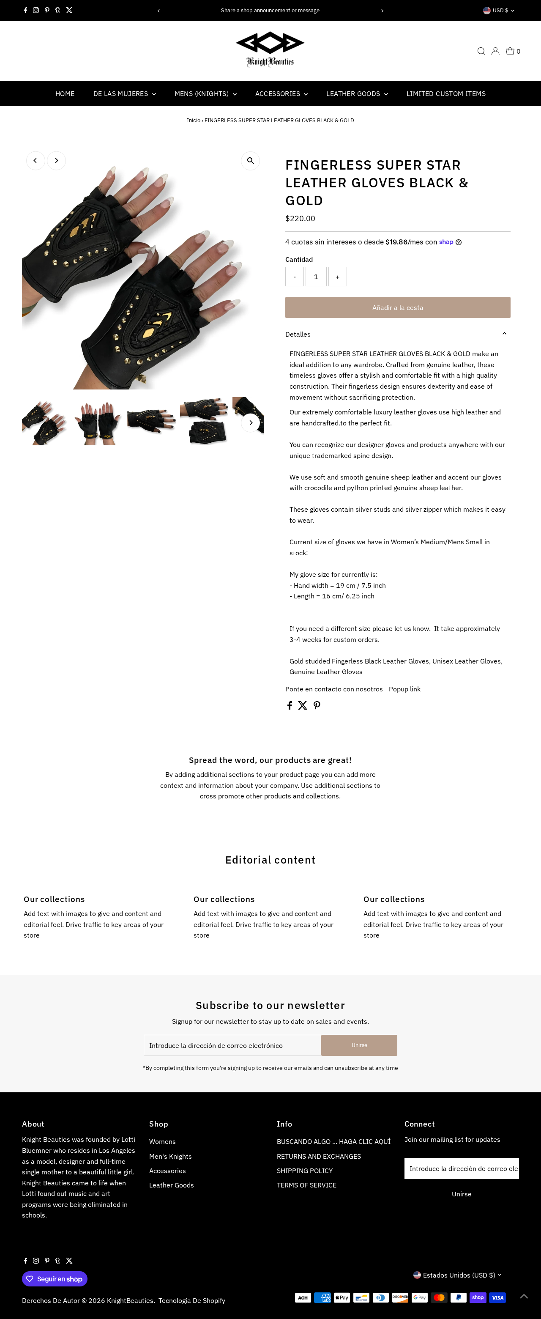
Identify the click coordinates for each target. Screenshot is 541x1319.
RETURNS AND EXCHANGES (319, 1156)
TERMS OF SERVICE (306, 1185)
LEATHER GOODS (354, 93)
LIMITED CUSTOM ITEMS (446, 93)
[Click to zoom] (250, 160)
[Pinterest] (47, 10)
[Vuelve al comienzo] (524, 1295)
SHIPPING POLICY (305, 1170)
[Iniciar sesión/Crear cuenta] (495, 51)
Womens (162, 1141)
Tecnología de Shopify (191, 1300)
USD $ (500, 10)
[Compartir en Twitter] (303, 707)
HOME (65, 93)
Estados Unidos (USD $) (459, 1275)
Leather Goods (171, 1185)
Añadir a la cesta (398, 307)
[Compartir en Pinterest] (317, 707)
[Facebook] (26, 10)
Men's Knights (170, 1156)
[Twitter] (69, 10)
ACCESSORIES (278, 93)
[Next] (382, 10)
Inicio (193, 120)
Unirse (359, 1045)
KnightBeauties (130, 1300)
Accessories (167, 1170)
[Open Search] (481, 51)
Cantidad (299, 259)
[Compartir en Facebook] (290, 707)
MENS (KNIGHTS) (203, 93)
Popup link (405, 689)
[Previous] (158, 10)
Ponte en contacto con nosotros (334, 689)
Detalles (298, 334)
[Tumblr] (57, 10)
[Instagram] (36, 10)
